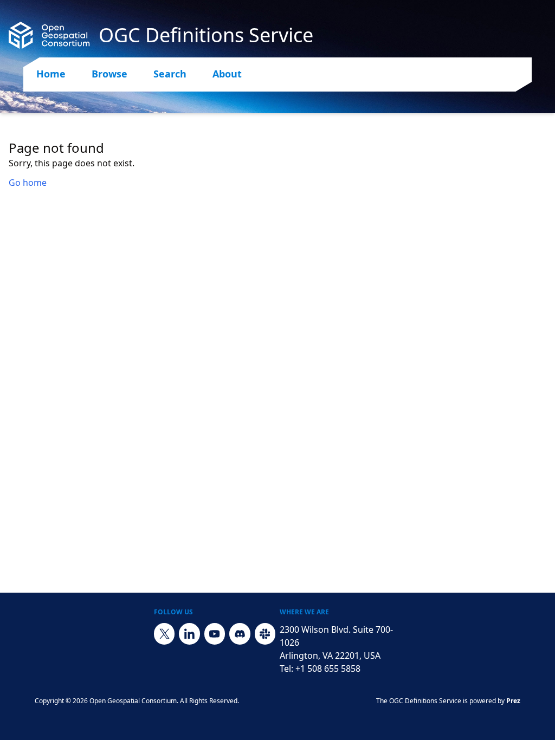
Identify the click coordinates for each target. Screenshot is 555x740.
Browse (109, 73)
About (227, 73)
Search (169, 73)
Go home (28, 183)
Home (51, 73)
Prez (513, 700)
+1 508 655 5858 (327, 668)
